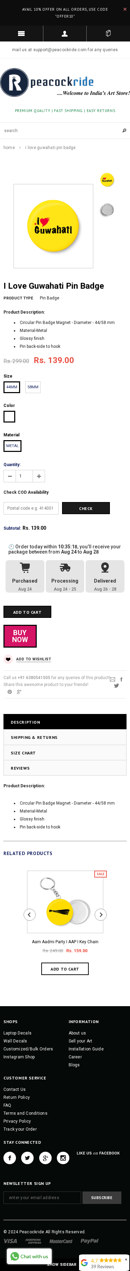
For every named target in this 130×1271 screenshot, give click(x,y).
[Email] (112, 679)
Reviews (20, 768)
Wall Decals (15, 1041)
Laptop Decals (17, 1033)
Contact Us (14, 1089)
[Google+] (19, 691)
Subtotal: (12, 528)
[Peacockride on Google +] (45, 1158)
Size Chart (23, 752)
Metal (12, 446)
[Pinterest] (10, 691)
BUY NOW (20, 636)
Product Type (18, 298)
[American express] (33, 1240)
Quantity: (11, 464)
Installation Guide (86, 1049)
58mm (32, 387)
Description (25, 722)
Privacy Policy (17, 1121)
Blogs (74, 1065)
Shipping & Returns (34, 737)
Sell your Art (81, 1041)
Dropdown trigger (65, 33)
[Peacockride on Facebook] (9, 1158)
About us (77, 1033)
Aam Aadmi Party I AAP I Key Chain (65, 941)
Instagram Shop (19, 1057)
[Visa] (10, 1240)
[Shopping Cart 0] (108, 33)
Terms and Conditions (25, 1113)
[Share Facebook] (121, 679)
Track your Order (20, 1129)
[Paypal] (89, 1240)
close (125, 9)
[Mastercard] (61, 1240)
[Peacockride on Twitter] (27, 1158)
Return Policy (16, 1097)
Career (75, 1057)
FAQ (7, 1105)
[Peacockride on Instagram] (63, 1158)
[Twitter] (116, 685)
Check (86, 508)
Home (9, 147)
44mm (11, 387)
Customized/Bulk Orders (28, 1049)
